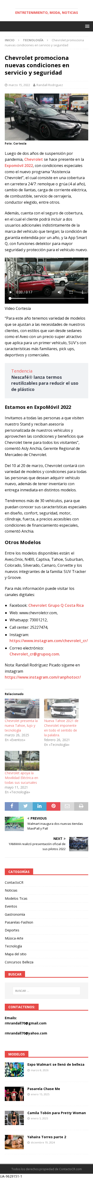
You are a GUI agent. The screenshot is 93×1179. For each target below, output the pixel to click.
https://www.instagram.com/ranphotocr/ (43, 677)
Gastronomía (15, 914)
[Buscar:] (46, 991)
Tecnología (13, 946)
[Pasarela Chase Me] (14, 1094)
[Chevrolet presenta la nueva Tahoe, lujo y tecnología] (22, 708)
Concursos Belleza (19, 962)
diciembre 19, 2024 (43, 1142)
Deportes (12, 930)
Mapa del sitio (15, 954)
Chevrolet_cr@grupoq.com (34, 654)
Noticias (11, 890)
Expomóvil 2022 (19, 165)
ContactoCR (14, 882)
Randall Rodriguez (49, 85)
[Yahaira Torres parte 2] (14, 1142)
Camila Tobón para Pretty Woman (56, 1113)
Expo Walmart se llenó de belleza (55, 1064)
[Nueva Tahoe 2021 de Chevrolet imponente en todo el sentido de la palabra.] (61, 708)
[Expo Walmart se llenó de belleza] (14, 1069)
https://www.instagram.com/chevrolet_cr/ (49, 640)
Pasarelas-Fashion (19, 922)
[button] (86, 26)
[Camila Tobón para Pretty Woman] (14, 1118)
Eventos (11, 906)
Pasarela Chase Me (43, 1088)
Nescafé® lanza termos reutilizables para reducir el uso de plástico (44, 383)
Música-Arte (14, 938)
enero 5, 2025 (39, 1118)
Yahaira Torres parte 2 (46, 1137)
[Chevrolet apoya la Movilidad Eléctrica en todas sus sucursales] (22, 761)
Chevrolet (33, 159)
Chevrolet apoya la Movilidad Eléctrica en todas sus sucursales (21, 778)
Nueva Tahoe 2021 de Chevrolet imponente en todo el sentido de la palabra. (61, 727)
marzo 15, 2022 (19, 85)
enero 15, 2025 (40, 1094)
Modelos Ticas (16, 898)
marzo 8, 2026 (39, 1070)
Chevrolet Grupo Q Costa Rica (56, 605)
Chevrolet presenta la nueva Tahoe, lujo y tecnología (21, 725)
